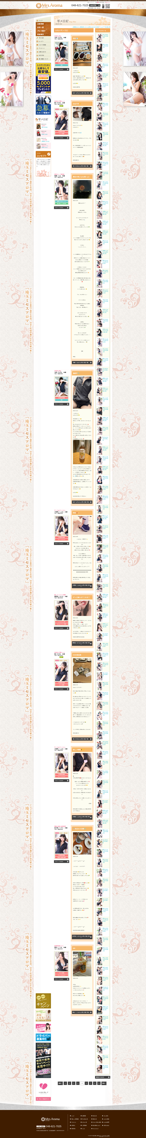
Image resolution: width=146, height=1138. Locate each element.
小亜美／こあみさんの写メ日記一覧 (105, 419)
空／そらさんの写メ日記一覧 (105, 890)
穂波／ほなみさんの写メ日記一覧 (105, 910)
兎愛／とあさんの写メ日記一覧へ (81, 362)
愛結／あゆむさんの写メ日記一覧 (105, 272)
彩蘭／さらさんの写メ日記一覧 (105, 409)
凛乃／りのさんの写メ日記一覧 (105, 959)
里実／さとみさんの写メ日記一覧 (105, 1047)
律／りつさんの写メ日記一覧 (105, 674)
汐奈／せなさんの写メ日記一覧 (105, 704)
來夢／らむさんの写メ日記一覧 (105, 134)
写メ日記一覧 (85, 1119)
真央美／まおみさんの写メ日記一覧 (105, 468)
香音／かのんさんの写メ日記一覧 (105, 979)
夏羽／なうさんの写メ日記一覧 (105, 851)
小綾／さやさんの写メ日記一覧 (105, 301)
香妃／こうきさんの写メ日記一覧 (105, 124)
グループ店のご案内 (97, 1122)
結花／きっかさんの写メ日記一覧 (105, 1018)
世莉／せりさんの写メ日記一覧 (105, 65)
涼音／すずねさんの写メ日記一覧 (105, 655)
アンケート (73, 1122)
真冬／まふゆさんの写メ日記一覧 (105, 340)
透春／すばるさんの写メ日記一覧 (105, 360)
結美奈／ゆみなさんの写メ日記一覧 (105, 822)
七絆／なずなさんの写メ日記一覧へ (81, 93)
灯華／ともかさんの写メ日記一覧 (105, 429)
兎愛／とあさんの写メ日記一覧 (105, 105)
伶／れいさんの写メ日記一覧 (105, 439)
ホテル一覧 (84, 1122)
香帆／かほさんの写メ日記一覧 (105, 684)
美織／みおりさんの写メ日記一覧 (105, 871)
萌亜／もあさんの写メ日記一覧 (105, 782)
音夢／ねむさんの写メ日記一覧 (105, 478)
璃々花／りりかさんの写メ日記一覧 (105, 144)
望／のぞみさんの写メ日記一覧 (105, 36)
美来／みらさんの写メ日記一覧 (105, 115)
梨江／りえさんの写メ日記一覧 (105, 714)
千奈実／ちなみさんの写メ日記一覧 (105, 75)
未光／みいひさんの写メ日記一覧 (105, 1028)
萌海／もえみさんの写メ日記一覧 (105, 664)
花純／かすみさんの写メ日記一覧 (105, 930)
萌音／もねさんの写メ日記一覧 (105, 281)
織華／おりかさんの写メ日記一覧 (105, 576)
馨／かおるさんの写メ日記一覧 (105, 1067)
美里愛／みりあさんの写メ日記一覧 (105, 615)
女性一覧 (95, 1115)
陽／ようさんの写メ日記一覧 (105, 802)
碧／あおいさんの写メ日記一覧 (105, 989)
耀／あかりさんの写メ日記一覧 (105, 694)
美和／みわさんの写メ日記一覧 (105, 733)
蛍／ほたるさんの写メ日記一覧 (105, 173)
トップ (72, 1115)
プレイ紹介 (106, 1115)
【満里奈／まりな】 (45, 141)
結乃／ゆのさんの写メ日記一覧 (105, 350)
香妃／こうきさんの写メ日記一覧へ (81, 1012)
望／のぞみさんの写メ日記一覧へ (81, 166)
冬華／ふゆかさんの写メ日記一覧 (105, 645)
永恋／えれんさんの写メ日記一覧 (105, 556)
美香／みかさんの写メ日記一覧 (105, 881)
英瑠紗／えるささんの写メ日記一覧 (105, 252)
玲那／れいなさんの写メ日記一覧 (105, 920)
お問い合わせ (106, 1125)
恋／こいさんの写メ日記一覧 (105, 95)
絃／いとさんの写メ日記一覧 (105, 900)
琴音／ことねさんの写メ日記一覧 (105, 547)
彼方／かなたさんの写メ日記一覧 (105, 753)
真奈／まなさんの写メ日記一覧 (105, 861)
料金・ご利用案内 (75, 1119)
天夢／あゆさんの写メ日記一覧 (105, 969)
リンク (83, 1128)
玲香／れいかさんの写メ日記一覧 (105, 85)
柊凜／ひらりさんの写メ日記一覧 (105, 203)
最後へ (104, 1083)
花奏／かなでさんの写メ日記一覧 (105, 291)
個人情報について (96, 1125)
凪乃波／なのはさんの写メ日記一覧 (105, 311)
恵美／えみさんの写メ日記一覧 (105, 46)
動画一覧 (95, 1119)
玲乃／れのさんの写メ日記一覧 (105, 321)
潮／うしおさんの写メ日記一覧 (105, 399)
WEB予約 (93, 5)
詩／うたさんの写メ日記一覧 (105, 635)
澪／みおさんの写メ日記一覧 (105, 370)
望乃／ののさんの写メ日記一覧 (105, 939)
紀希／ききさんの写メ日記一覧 (105, 949)
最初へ (60, 1083)
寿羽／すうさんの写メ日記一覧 (105, 242)
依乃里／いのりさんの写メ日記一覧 (105, 223)
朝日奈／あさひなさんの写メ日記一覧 (105, 331)
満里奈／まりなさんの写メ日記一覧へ (81, 643)
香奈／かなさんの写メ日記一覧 (105, 566)
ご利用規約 (84, 1125)
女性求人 (73, 1125)
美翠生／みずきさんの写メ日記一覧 (105, 812)
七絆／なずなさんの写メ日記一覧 (105, 164)
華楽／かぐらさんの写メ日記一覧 (105, 1038)
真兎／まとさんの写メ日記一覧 (105, 193)
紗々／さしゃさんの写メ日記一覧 (105, 527)
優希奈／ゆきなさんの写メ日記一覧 (105, 380)
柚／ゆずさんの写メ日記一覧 (105, 841)
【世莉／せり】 (44, 147)
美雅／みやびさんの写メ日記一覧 (105, 498)
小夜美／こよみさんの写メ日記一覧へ (81, 586)
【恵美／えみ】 (44, 134)
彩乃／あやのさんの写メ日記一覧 (105, 743)
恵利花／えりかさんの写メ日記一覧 (105, 625)
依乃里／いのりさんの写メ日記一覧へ (81, 937)
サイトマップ (91, 2)
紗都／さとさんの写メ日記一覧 (105, 792)
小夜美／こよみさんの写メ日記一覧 (105, 213)
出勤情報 (84, 1115)
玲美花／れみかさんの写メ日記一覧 (105, 596)
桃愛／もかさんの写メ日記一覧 (105, 831)
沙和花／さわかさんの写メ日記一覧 (105, 232)
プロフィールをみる (59, 69)
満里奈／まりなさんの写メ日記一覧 (105, 56)
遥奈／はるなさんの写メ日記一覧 (105, 183)
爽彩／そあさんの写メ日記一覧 (105, 763)
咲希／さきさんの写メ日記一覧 (105, 154)
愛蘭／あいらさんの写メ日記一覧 (105, 606)
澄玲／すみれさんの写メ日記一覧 (105, 488)
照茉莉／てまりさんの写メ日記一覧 (105, 448)
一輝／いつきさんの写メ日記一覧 (105, 537)
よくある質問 (106, 1122)
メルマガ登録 (106, 1119)
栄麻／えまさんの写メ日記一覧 (105, 1057)
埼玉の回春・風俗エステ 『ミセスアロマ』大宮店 (101, 1135)
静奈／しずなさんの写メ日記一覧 (105, 998)
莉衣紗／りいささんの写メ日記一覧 (105, 390)
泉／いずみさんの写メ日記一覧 (105, 773)
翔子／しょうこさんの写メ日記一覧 (105, 517)
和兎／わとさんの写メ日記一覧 (105, 723)
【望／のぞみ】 (44, 127)
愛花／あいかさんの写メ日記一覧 (105, 262)
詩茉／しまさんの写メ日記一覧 (105, 507)
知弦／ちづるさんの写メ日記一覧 (105, 458)
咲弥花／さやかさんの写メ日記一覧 (105, 1008)
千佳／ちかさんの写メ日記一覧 (105, 586)
